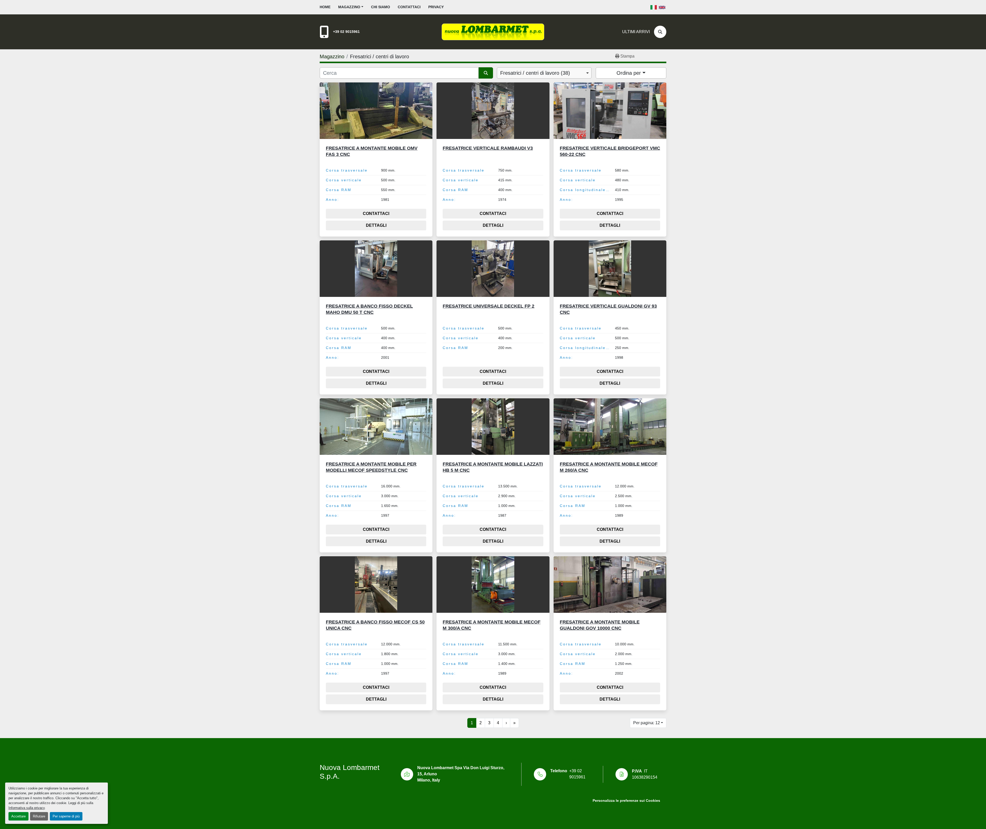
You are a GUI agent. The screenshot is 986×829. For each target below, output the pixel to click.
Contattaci (409, 7)
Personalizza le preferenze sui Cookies (626, 801)
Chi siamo (380, 7)
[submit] (486, 73)
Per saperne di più (66, 816)
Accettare (18, 816)
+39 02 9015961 (346, 32)
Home (325, 7)
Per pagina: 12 (646, 723)
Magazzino (349, 7)
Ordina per (629, 73)
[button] (350, 7)
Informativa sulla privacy (26, 808)
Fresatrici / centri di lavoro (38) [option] (535, 73)
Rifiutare (39, 816)
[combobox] (544, 73)
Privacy (436, 7)
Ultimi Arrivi (636, 32)
